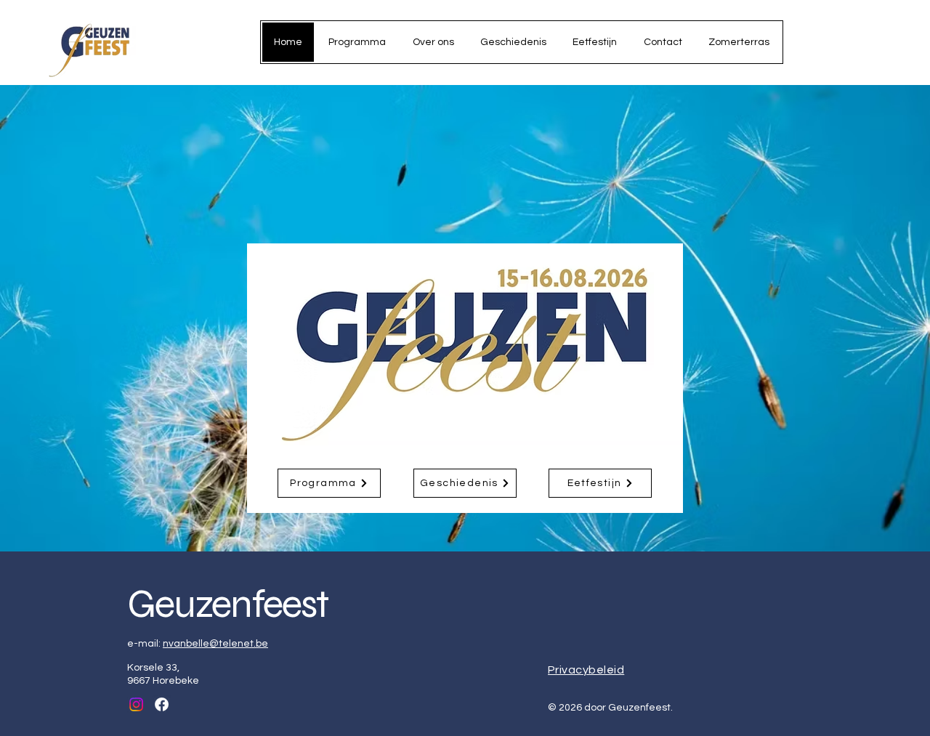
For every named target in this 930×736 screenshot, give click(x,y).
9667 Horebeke (163, 681)
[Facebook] (162, 704)
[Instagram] (136, 704)
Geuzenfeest (227, 604)
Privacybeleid (586, 670)
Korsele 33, (153, 668)
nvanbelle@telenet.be (215, 644)
